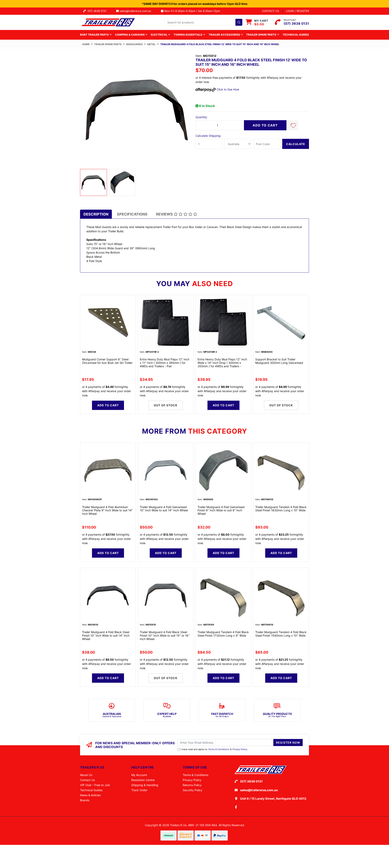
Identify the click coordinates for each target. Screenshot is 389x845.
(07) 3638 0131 (98, 11)
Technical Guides (296, 34)
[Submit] (238, 22)
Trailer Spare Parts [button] (261, 34)
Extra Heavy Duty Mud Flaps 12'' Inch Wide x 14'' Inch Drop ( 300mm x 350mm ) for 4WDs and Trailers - (222, 363)
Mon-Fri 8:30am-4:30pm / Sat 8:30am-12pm (192, 11)
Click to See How (227, 89)
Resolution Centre (143, 780)
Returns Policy (192, 785)
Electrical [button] (159, 34)
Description (95, 214)
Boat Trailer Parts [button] (94, 34)
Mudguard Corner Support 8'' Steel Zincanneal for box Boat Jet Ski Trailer (107, 361)
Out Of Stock (165, 405)
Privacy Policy (239, 749)
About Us (86, 775)
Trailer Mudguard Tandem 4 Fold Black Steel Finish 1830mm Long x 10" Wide (281, 508)
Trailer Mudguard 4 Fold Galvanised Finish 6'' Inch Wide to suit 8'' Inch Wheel (221, 510)
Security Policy (192, 790)
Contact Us (87, 780)
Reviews (165, 214)
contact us (270, 11)
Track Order (139, 790)
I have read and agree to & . (214, 749)
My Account (139, 775)
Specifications (132, 214)
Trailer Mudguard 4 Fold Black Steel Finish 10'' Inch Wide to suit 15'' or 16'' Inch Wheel (164, 635)
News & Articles (90, 795)
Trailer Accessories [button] (225, 34)
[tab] (96, 214)
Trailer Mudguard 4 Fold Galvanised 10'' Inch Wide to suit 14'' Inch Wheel (164, 508)
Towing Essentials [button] (188, 34)
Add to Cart (265, 125)
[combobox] (203, 22)
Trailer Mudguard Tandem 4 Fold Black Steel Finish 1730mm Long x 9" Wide (223, 633)
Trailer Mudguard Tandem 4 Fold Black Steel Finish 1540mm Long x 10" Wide (281, 633)
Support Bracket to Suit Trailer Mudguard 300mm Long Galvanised (279, 361)
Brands (84, 800)
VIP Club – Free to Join (95, 785)
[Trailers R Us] (108, 22)
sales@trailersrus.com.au (136, 11)
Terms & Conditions (218, 749)
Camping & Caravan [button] (130, 34)
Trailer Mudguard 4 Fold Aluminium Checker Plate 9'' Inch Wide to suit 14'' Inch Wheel (107, 510)
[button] (293, 125)
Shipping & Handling (144, 785)
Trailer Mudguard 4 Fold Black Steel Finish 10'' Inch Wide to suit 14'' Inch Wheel (105, 635)
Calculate (295, 144)
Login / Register (297, 11)
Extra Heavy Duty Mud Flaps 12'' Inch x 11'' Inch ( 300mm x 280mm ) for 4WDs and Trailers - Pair (164, 363)
